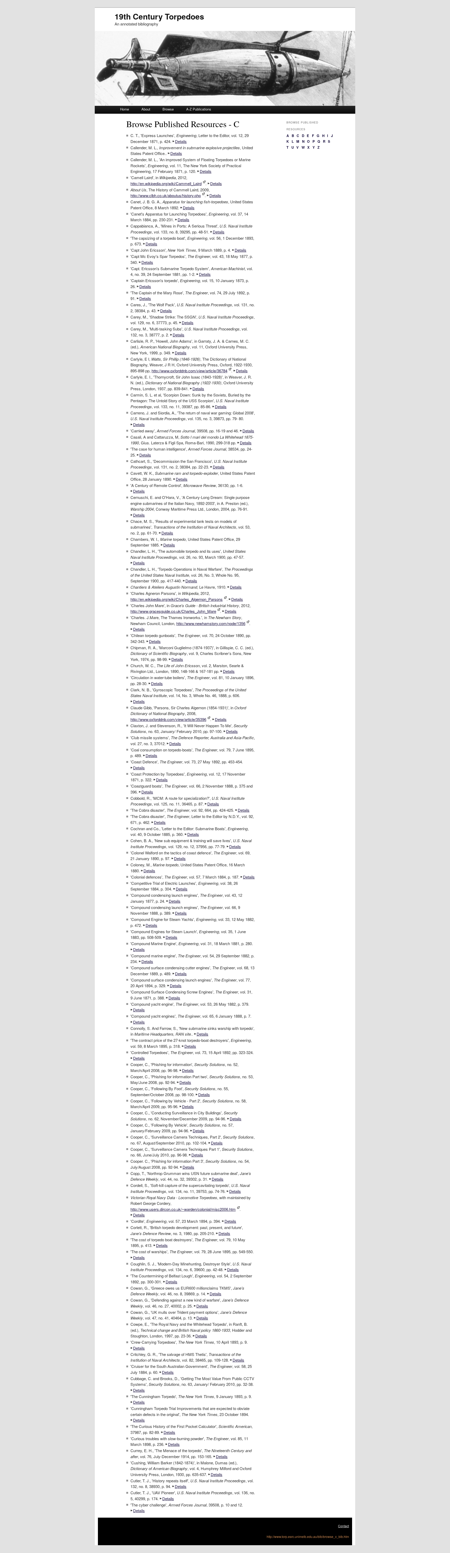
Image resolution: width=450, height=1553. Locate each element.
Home (124, 109)
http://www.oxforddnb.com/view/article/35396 (168, 719)
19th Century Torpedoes (159, 16)
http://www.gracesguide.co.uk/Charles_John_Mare (173, 611)
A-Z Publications (198, 109)
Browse (168, 109)
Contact (343, 1526)
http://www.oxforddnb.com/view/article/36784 (189, 370)
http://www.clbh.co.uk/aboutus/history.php (165, 195)
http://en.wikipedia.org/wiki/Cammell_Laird (166, 183)
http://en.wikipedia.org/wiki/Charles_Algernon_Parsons (176, 599)
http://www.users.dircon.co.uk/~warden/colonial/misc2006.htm (183, 1209)
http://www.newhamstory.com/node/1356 (210, 623)
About (145, 109)
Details (181, 141)
